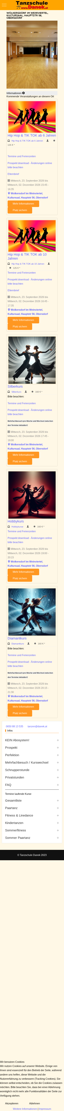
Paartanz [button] (11, 808)
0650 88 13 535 (14, 726)
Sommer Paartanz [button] (17, 837)
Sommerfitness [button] (15, 830)
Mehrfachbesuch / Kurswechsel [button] (26, 762)
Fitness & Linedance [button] (19, 815)
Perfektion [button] (12, 755)
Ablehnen (34, 1103)
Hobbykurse (17, 526)
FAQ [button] (8, 785)
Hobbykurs (16, 521)
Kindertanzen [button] (14, 823)
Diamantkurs (17, 638)
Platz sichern (20, 210)
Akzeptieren (11, 1103)
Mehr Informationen (23, 203)
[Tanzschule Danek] (32, 5)
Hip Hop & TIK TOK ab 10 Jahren (28, 264)
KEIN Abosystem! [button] (17, 740)
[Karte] (9, 193)
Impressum (45, 1109)
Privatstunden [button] (14, 777)
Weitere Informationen (25, 1109)
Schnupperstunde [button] (17, 770)
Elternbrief (13, 174)
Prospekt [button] (11, 747)
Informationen (14, 93)
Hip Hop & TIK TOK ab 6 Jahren (32, 135)
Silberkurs (15, 386)
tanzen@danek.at (37, 726)
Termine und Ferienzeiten (22, 156)
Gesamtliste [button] (13, 800)
